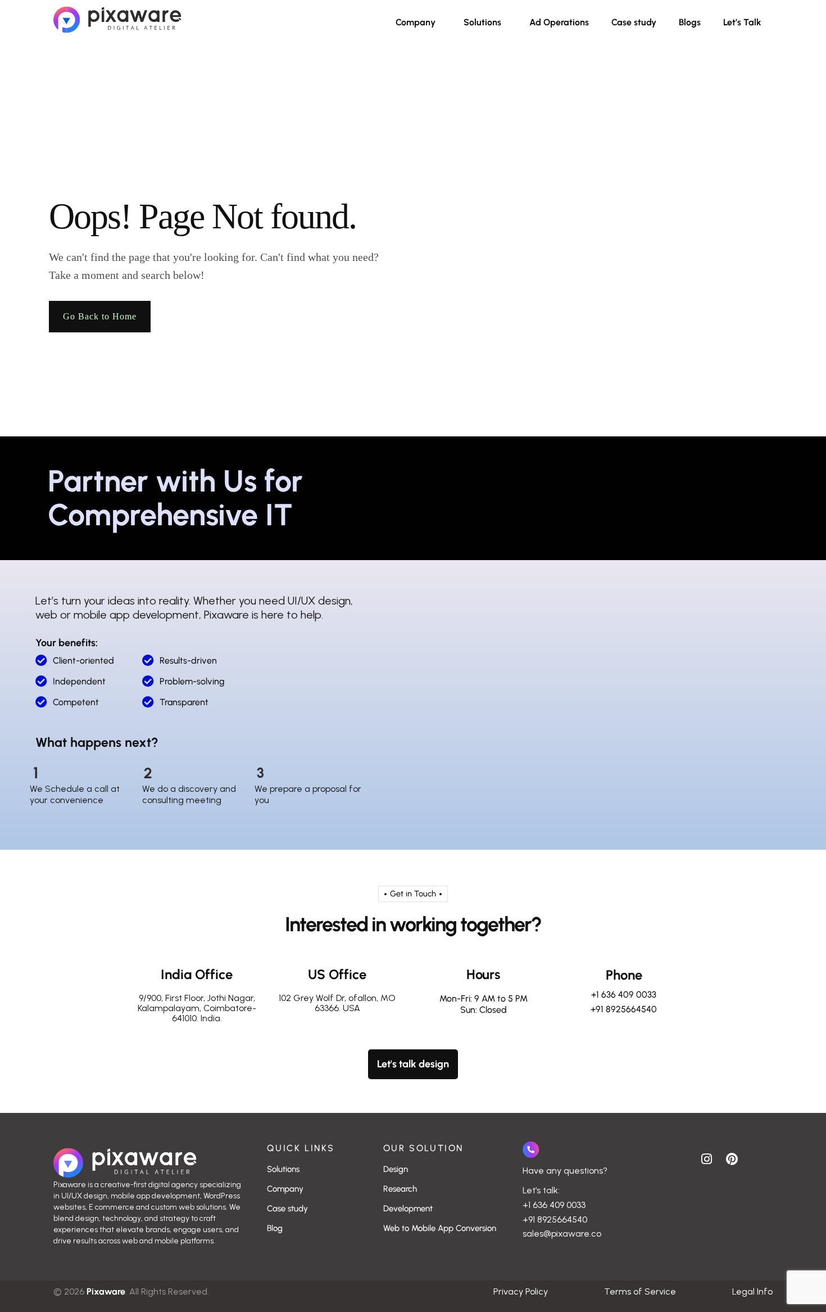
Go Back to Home (100, 316)
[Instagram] (706, 1157)
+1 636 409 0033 (623, 994)
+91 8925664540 (624, 1009)
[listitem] (148, 1213)
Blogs (690, 22)
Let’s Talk (742, 22)
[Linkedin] (756, 1157)
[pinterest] (731, 1157)
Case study (633, 22)
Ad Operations (559, 22)
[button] (418, 22)
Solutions (482, 22)
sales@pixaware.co (562, 1233)
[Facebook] (681, 1157)
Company (415, 22)
